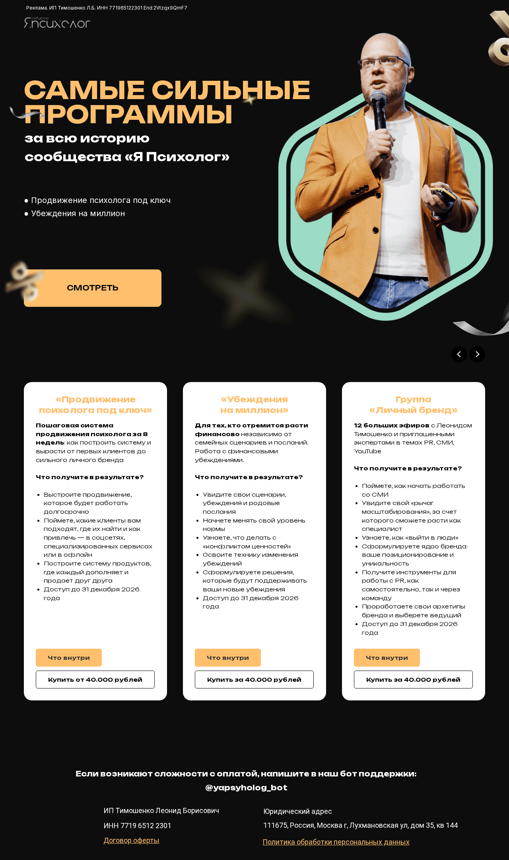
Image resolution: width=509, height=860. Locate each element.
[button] (69, 658)
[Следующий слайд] (477, 354)
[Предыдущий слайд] (459, 354)
